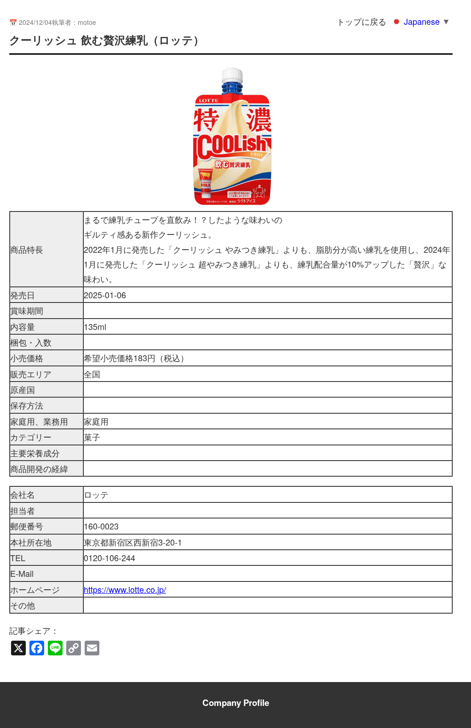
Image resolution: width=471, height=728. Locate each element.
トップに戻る (361, 21)
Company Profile (235, 702)
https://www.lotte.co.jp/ (125, 589)
